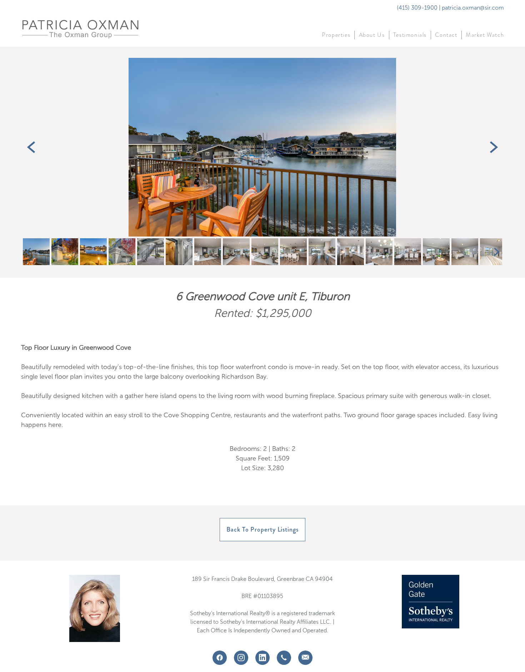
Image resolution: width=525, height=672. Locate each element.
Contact (446, 35)
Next (494, 147)
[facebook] (219, 658)
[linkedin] (262, 658)
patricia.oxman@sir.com (473, 8)
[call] (284, 658)
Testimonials (410, 35)
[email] (305, 658)
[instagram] (241, 658)
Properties (336, 35)
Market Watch (485, 35)
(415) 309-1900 (417, 8)
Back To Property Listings (262, 529)
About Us (372, 35)
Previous (31, 147)
